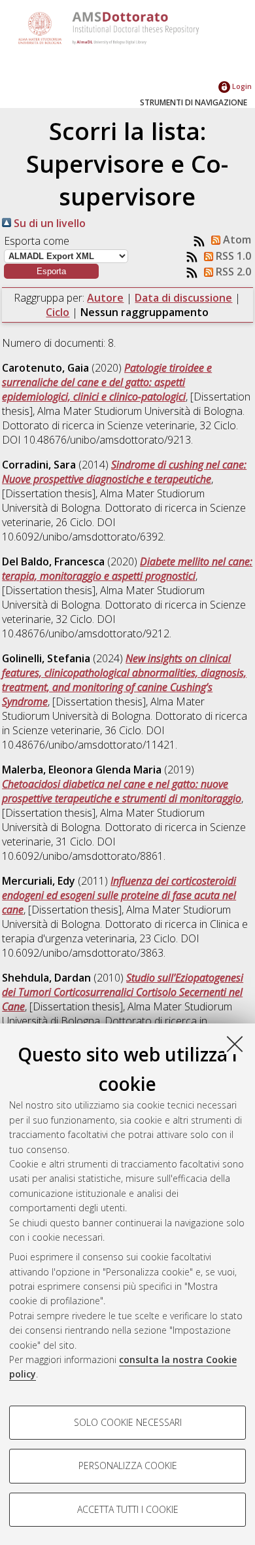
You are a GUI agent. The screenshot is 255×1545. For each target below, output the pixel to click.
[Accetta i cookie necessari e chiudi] (234, 1043)
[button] (51, 271)
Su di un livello (48, 223)
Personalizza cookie (127, 1465)
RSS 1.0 (232, 256)
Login (241, 86)
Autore (105, 298)
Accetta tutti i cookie (127, 1509)
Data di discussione (183, 298)
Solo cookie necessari (128, 1422)
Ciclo (57, 312)
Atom (235, 239)
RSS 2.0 (232, 271)
